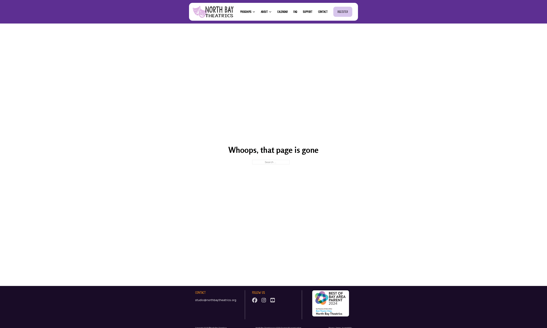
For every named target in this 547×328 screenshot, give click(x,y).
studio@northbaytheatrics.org (215, 300)
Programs (245, 12)
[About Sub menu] (271, 12)
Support (307, 12)
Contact (323, 12)
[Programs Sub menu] (254, 12)
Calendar (282, 12)
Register (343, 12)
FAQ (295, 12)
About (264, 12)
